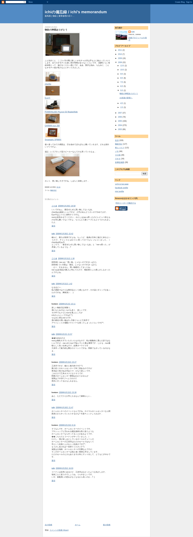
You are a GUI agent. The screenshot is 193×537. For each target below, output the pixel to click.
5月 (122, 90)
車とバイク (119, 148)
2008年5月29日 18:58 (66, 206)
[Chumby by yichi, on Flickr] (52, 82)
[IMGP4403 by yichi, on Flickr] (62, 56)
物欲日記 (53, 190)
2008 (120, 62)
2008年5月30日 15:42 (64, 234)
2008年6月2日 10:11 (67, 304)
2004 (120, 125)
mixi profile (119, 191)
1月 (122, 107)
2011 (120, 50)
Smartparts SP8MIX (53, 140)
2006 (120, 117)
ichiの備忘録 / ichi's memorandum (76, 12)
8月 (122, 78)
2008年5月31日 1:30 (66, 258)
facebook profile (121, 188)
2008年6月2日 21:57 (64, 334)
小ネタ (118, 159)
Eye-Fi (47, 98)
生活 (117, 140)
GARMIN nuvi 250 (52, 126)
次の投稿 (48, 525)
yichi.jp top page (121, 184)
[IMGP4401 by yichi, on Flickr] (52, 123)
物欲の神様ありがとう (56, 29)
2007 (120, 113)
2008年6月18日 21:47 (64, 407)
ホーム (77, 525)
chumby (48, 84)
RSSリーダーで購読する (126, 203)
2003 (120, 129)
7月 (122, 82)
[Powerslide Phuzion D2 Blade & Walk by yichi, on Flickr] (52, 109)
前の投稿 (106, 525)
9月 (122, 74)
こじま (54, 206)
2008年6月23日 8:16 (67, 425)
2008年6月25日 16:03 (64, 468)
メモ (117, 151)
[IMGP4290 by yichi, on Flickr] (62, 176)
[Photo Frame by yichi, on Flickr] (52, 137)
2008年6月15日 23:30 (67, 392)
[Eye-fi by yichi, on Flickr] (52, 95)
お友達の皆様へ (126, 98)
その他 (118, 155)
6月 (122, 86)
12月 (122, 66)
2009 (120, 58)
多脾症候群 (119, 162)
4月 (122, 103)
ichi (53, 234)
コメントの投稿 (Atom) (59, 530)
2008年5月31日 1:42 (64, 284)
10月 (122, 70)
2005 (120, 121)
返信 (53, 226)
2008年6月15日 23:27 (67, 362)
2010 (120, 54)
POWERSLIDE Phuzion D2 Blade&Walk (61, 112)
